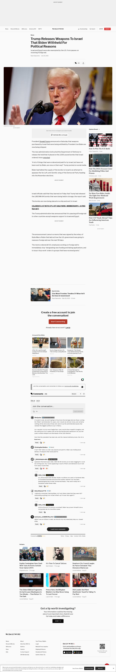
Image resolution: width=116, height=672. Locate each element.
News (6, 29)
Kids (7, 652)
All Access (24, 29)
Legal (37, 644)
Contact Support (24, 652)
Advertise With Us (25, 644)
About (22, 641)
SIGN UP (107, 29)
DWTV (40, 29)
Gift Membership (24, 654)
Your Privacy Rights (41, 641)
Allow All (100, 668)
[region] (58, 668)
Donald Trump (45, 141)
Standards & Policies (41, 652)
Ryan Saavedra (35, 56)
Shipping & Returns (41, 649)
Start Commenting (58, 322)
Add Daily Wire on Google (60, 135)
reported (46, 158)
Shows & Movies (15, 29)
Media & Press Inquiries (42, 646)
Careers (22, 649)
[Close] (113, 668)
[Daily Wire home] (58, 29)
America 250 (32, 29)
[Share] (83, 63)
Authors (22, 646)
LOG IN (101, 28)
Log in (68, 328)
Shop (7, 649)
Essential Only (89, 668)
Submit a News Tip (40, 654)
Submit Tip (58, 621)
